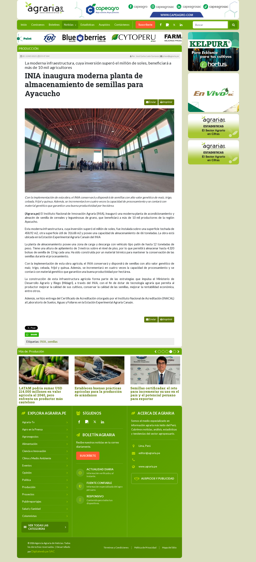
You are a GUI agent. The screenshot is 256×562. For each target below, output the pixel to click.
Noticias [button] (69, 24)
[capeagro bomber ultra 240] (156, 9)
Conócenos (37, 24)
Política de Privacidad (145, 547)
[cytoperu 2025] (122, 37)
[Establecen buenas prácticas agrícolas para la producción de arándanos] (99, 370)
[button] (159, 351)
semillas (53, 341)
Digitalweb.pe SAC (43, 551)
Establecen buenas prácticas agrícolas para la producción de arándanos (98, 391)
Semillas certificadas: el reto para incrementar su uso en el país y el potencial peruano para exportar (154, 393)
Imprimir (167, 102)
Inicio (25, 24)
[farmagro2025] (179, 37)
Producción (28, 48)
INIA (43, 341)
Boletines (54, 24)
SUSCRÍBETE (88, 455)
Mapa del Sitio (169, 547)
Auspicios (104, 24)
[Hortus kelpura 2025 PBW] (213, 51)
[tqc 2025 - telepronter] (38, 37)
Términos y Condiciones (116, 547)
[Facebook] (79, 422)
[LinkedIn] (103, 422)
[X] (95, 422)
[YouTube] (87, 422)
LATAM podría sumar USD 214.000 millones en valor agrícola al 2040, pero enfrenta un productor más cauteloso (41, 395)
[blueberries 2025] (73, 37)
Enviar (152, 102)
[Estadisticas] (213, 126)
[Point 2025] (213, 92)
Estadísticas (87, 24)
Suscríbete (145, 24)
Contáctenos (121, 24)
